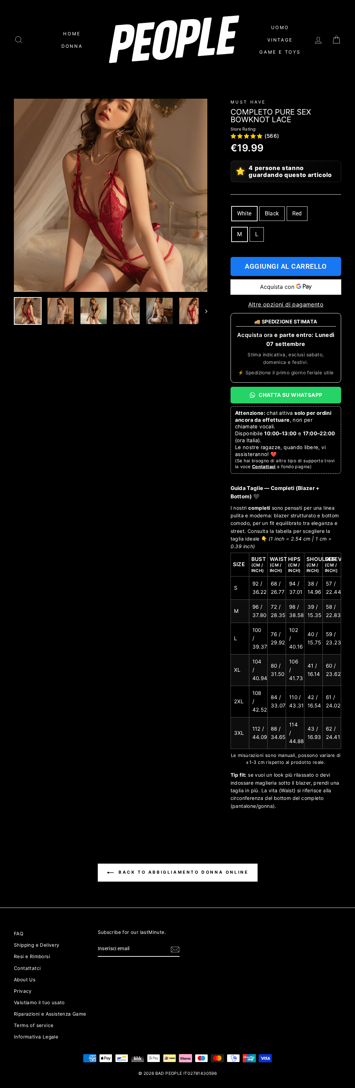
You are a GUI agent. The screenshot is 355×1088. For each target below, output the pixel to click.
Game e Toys (280, 52)
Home (71, 33)
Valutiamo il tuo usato (39, 1002)
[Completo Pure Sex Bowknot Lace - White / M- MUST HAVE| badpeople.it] (110, 195)
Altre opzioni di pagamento (285, 304)
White (244, 213)
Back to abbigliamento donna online (182, 872)
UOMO (280, 27)
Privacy (23, 991)
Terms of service (33, 1025)
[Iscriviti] (175, 949)
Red (297, 213)
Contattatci (27, 968)
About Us (24, 979)
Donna (72, 46)
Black (272, 213)
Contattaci (264, 466)
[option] (110, 195)
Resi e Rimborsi (32, 956)
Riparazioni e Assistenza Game (50, 1014)
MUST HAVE (248, 102)
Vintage (280, 40)
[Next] (203, 311)
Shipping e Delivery (37, 945)
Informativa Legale (36, 1037)
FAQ (18, 933)
